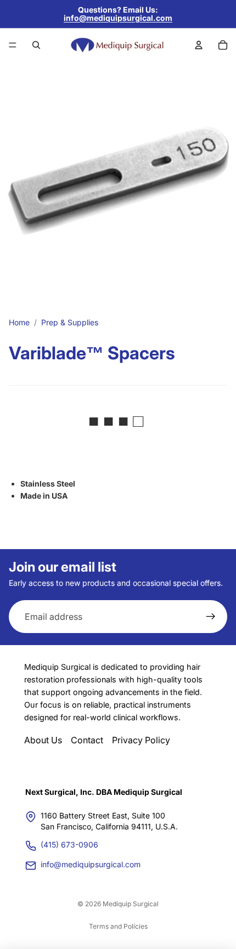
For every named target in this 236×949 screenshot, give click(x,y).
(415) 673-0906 (69, 844)
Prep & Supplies (69, 322)
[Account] (199, 45)
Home (19, 322)
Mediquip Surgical (131, 904)
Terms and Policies (118, 926)
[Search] (36, 45)
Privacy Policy (141, 740)
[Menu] (12, 45)
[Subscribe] (210, 617)
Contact (87, 740)
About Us (43, 740)
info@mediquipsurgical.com (118, 17)
